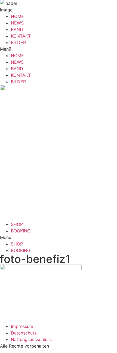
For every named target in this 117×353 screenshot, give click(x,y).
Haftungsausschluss (31, 339)
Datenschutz (24, 333)
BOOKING (20, 231)
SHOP (17, 224)
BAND (17, 29)
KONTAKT (21, 36)
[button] (58, 49)
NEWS (17, 23)
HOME (17, 16)
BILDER (18, 42)
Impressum (22, 326)
